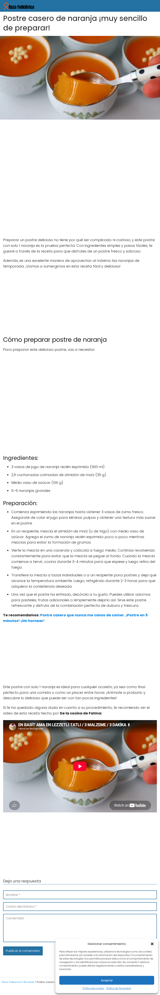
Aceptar (107, 980)
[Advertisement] (80, 151)
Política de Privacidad (118, 988)
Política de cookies (93, 988)
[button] (152, 944)
